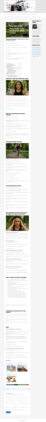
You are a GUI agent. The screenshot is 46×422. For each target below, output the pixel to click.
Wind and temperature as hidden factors (11, 65)
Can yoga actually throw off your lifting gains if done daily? (10, 374)
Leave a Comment (8, 41)
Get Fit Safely (7, 12)
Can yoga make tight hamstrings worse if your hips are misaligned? (11, 363)
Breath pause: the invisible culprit (11, 68)
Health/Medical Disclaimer (13, 14)
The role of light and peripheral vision (10, 64)
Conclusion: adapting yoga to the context (11, 73)
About (8, 14)
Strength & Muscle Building (34, 14)
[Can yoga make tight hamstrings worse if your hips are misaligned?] (11, 368)
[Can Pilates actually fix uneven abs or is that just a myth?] (22, 368)
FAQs (7, 74)
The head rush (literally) (10, 69)
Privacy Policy (18, 14)
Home (5, 14)
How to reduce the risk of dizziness (10, 72)
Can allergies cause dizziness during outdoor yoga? (12, 76)
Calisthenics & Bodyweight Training (26, 14)
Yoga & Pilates (39, 16)
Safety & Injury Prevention (27, 16)
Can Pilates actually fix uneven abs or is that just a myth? (21, 363)
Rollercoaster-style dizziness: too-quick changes (12, 70)
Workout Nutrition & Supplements (19, 16)
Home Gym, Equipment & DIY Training (9, 16)
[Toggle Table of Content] (20, 63)
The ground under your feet (9, 66)
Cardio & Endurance (33, 16)
